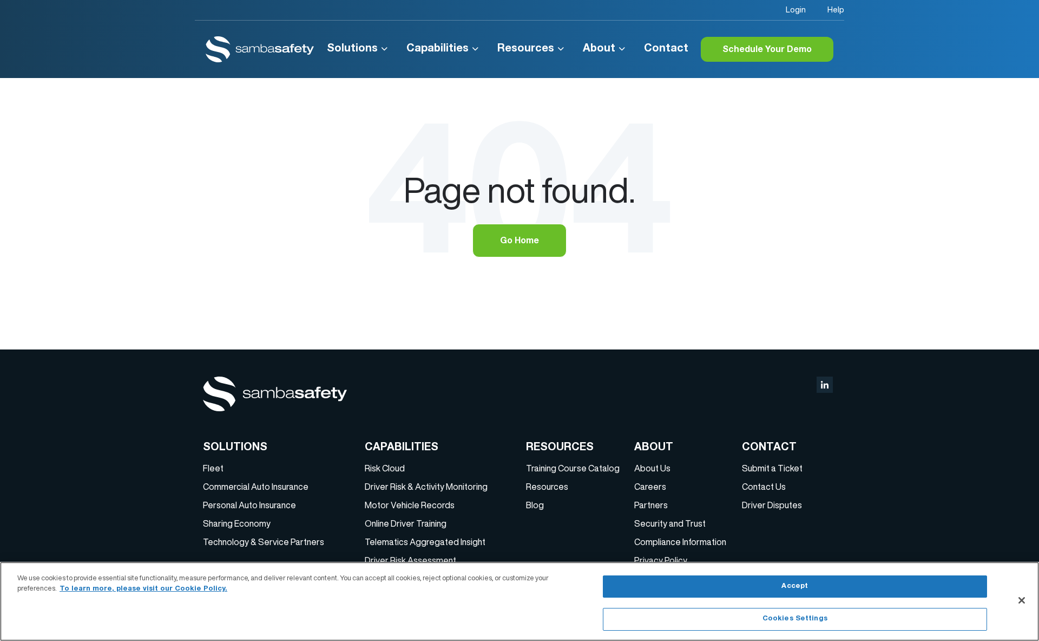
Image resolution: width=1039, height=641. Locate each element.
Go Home (519, 241)
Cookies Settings (794, 618)
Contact (666, 49)
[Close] (1022, 600)
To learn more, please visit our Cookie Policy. (143, 589)
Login (796, 9)
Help (835, 9)
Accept (794, 586)
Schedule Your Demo (767, 50)
